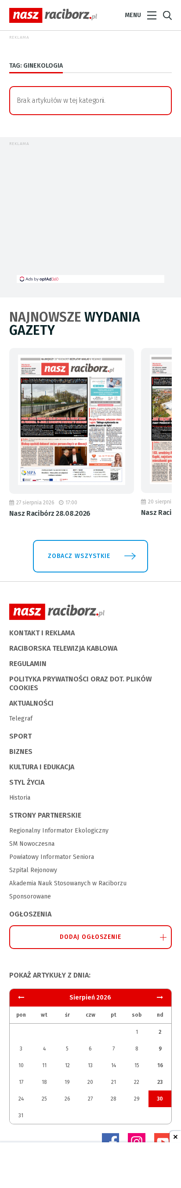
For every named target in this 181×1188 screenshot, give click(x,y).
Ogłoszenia (30, 914)
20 (90, 1082)
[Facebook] (110, 1142)
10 (21, 1065)
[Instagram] (136, 1142)
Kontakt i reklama (42, 633)
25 (44, 1099)
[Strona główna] (53, 15)
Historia (19, 797)
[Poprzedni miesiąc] (160, 997)
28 (113, 1099)
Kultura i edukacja (41, 767)
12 (67, 1065)
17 (21, 1082)
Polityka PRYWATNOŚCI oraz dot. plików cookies (80, 683)
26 (67, 1099)
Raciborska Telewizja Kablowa (63, 648)
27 (90, 1099)
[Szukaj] (167, 15)
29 (137, 1099)
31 (20, 1115)
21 (113, 1082)
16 (160, 1065)
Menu (133, 15)
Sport (20, 736)
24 (21, 1099)
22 (136, 1082)
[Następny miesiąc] (21, 997)
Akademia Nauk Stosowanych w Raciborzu (68, 883)
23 (160, 1082)
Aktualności (31, 703)
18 (44, 1082)
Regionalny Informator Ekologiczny (59, 830)
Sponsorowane (30, 896)
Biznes (21, 751)
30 (160, 1099)
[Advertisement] (90, 213)
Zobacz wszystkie (79, 556)
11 (44, 1065)
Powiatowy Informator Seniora (51, 857)
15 (136, 1065)
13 (90, 1065)
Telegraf (21, 718)
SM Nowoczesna (31, 844)
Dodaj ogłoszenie (91, 937)
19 (67, 1082)
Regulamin (28, 663)
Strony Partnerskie (45, 815)
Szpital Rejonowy (33, 870)
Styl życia (26, 782)
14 (113, 1065)
